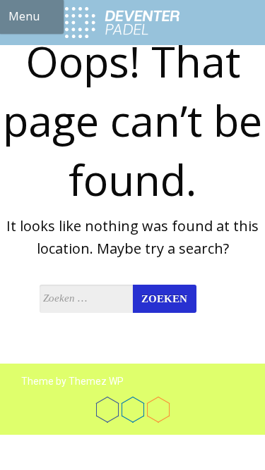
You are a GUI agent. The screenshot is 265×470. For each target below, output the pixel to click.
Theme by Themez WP (72, 381)
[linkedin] (133, 409)
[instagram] (158, 409)
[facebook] (107, 409)
